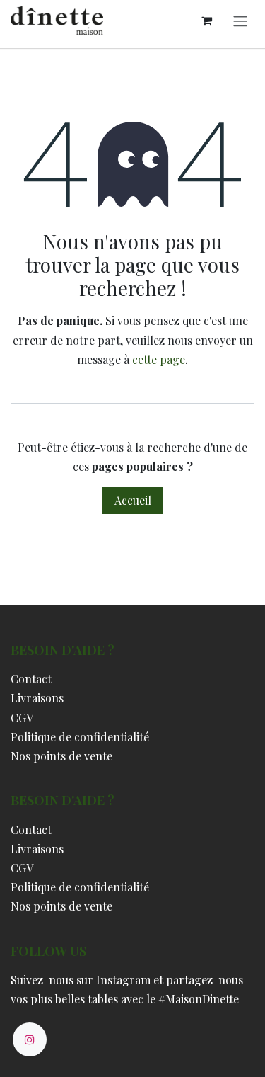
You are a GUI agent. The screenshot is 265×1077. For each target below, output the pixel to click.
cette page (158, 359)
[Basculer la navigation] (240, 20)
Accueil (132, 500)
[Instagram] (30, 1039)
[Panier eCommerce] (206, 20)
